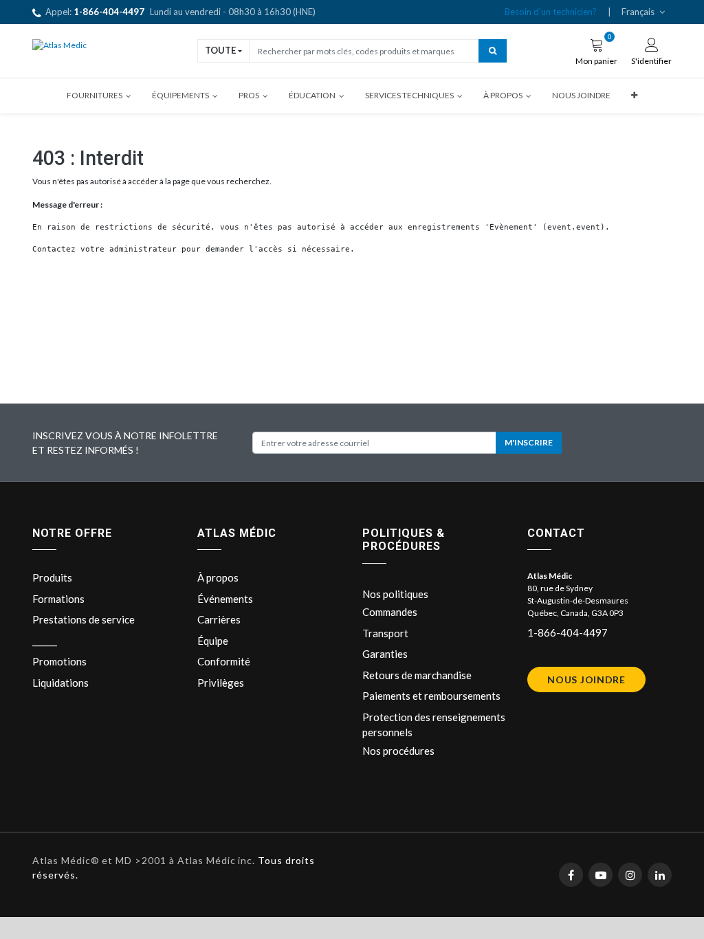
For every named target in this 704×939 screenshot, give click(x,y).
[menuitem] (581, 95)
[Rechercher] (492, 50)
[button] (634, 95)
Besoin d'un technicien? (551, 11)
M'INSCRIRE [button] (529, 442)
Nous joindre (586, 679)
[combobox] (364, 50)
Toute (220, 50)
